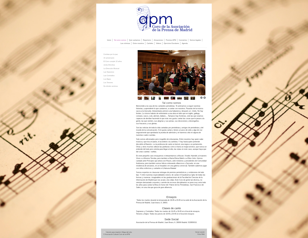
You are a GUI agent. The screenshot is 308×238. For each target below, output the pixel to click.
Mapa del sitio (127, 232)
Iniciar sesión (200, 232)
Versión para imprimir (113, 232)
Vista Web (201, 234)
